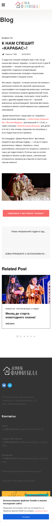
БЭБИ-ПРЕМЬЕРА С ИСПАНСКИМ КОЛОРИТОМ (26, 253)
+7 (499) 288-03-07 (10, 442)
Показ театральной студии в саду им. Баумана (29, 231)
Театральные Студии (27, 309)
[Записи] (26, 242)
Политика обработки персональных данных (21, 471)
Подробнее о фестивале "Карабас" (26, 213)
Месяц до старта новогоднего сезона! (21, 315)
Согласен (26, 517)
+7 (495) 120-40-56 (10, 429)
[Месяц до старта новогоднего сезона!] (26, 289)
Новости (7, 38)
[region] (26, 509)
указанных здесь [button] (41, 510)
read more (10, 323)
